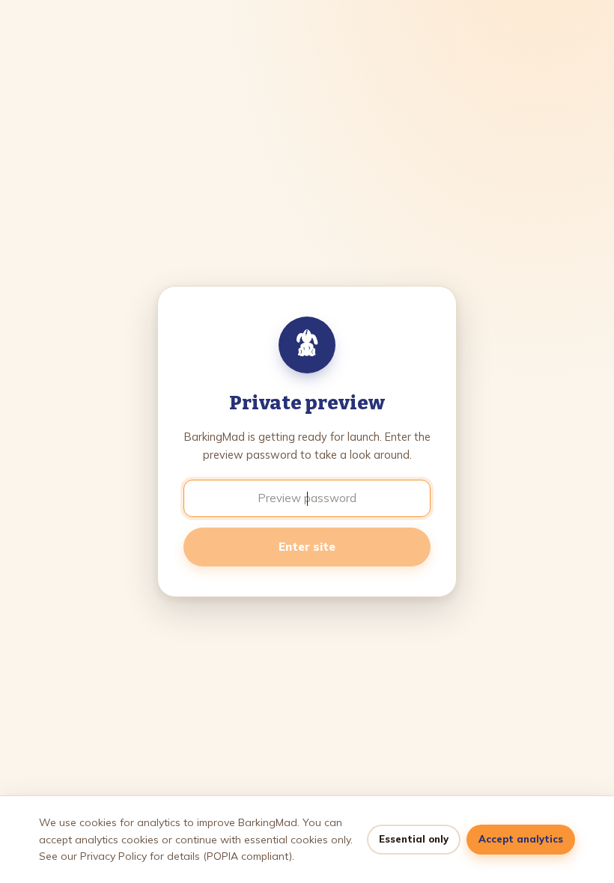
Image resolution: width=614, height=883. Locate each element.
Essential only (414, 839)
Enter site (307, 546)
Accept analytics (520, 839)
